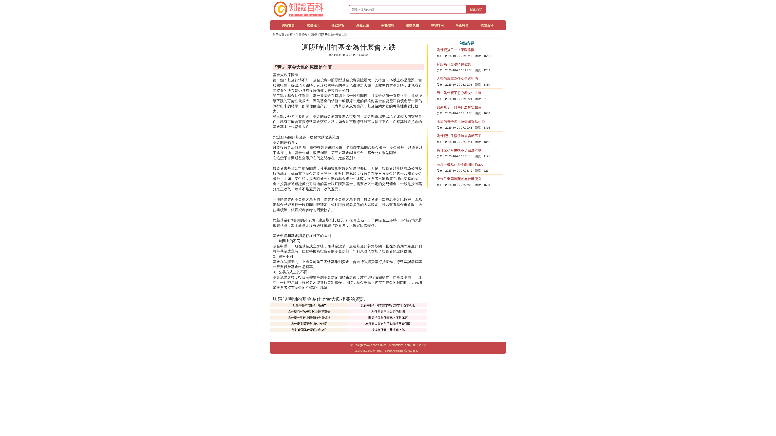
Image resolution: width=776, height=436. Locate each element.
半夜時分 (462, 25)
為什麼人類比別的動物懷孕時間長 (388, 323)
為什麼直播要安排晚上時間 (309, 323)
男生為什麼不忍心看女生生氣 (459, 92)
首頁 (290, 34)
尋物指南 (437, 25)
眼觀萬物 (412, 25)
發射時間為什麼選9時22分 (309, 329)
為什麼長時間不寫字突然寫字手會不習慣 (388, 305)
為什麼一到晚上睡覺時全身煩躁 (309, 317)
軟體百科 (487, 25)
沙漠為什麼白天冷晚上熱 (388, 329)
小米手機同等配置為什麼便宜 (459, 178)
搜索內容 (476, 9)
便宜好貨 (337, 25)
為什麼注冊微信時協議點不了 (459, 135)
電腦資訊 (313, 25)
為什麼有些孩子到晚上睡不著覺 (309, 311)
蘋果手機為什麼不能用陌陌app (460, 164)
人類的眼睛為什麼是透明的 (457, 78)
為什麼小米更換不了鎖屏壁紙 (459, 149)
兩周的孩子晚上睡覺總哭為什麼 (461, 121)
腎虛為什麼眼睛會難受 (454, 63)
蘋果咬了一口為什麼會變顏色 (459, 106)
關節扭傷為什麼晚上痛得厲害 (388, 317)
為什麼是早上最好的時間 (388, 311)
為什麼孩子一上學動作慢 (455, 49)
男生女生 (362, 25)
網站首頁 (288, 25)
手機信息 (387, 25)
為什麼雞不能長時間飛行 (309, 305)
